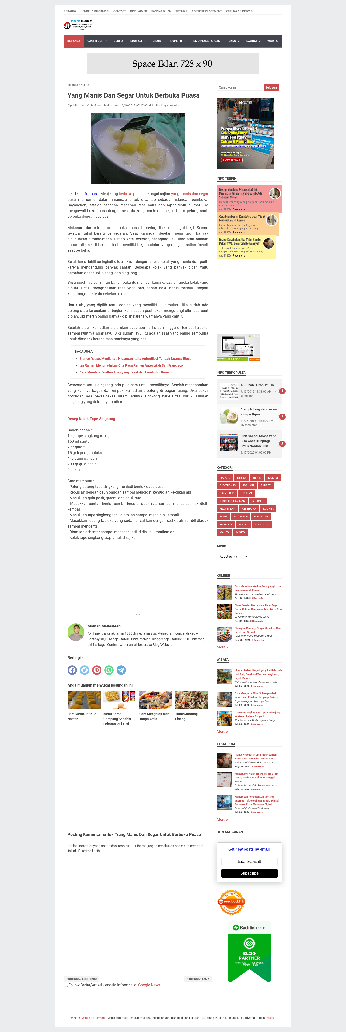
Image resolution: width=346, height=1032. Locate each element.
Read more (239, 209)
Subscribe (249, 873)
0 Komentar (258, 598)
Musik (224, 516)
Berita (118, 41)
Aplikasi (225, 477)
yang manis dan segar (189, 194)
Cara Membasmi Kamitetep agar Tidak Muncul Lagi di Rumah (242, 218)
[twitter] (84, 670)
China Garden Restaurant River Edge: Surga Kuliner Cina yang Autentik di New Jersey (258, 609)
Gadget (266, 485)
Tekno (231, 41)
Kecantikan (227, 508)
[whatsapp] (109, 670)
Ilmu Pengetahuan (206, 41)
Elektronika (228, 485)
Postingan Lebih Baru (82, 979)
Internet (258, 501)
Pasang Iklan (161, 11)
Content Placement (207, 11)
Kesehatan (249, 508)
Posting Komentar (167, 105)
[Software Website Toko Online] (238, 360)
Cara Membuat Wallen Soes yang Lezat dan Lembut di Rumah (126, 372)
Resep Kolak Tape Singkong (91, 419)
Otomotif (241, 516)
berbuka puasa (131, 194)
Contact (119, 11)
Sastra (251, 41)
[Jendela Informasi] (78, 25)
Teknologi (262, 524)
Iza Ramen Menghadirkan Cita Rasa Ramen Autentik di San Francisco (131, 365)
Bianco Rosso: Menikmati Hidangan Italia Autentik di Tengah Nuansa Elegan (136, 358)
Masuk (271, 1018)
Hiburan (246, 493)
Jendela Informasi (95, 11)
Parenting (261, 516)
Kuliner (268, 508)
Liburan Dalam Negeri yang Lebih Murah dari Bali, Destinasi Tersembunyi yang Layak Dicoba (258, 674)
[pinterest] (96, 670)
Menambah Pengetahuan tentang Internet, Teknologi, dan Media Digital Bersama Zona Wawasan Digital (257, 800)
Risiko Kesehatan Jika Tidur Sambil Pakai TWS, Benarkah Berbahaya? (240, 241)
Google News (149, 985)
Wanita (224, 532)
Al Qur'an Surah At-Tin (257, 385)
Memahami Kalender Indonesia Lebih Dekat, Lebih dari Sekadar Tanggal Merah (256, 777)
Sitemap (181, 11)
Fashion (248, 485)
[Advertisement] (137, 577)
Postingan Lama (198, 979)
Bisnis (157, 41)
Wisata (272, 41)
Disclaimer (138, 11)
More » (222, 647)
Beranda (70, 11)
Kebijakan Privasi (239, 11)
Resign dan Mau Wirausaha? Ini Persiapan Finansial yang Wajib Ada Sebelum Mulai (240, 193)
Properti (175, 41)
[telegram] (121, 670)
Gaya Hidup (95, 41)
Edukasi (136, 41)
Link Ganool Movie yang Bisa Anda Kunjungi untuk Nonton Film (258, 441)
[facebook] (72, 670)
